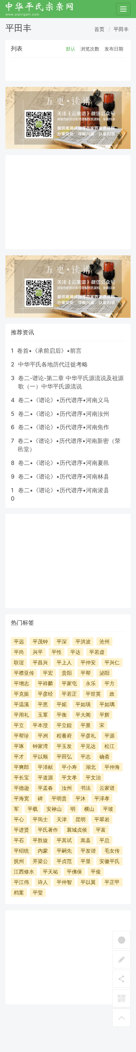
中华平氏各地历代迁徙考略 (53, 364)
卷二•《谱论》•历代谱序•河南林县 (63, 476)
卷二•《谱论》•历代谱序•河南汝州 (63, 413)
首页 (99, 29)
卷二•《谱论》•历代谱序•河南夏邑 (63, 462)
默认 (70, 49)
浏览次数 (90, 49)
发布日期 (113, 49)
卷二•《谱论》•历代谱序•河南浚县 (63, 490)
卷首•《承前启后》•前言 (49, 350)
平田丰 (121, 29)
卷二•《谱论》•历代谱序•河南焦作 (63, 427)
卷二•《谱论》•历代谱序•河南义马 (63, 400)
